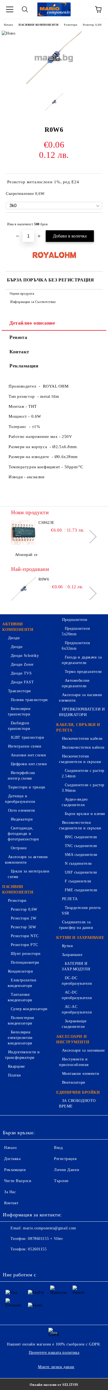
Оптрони (19, 848)
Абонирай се (26, 555)
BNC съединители (81, 837)
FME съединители (81, 890)
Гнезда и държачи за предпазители (82, 660)
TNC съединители (81, 846)
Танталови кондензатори (20, 997)
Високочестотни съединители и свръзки (80, 825)
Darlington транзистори (19, 726)
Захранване (72, 955)
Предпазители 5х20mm (76, 631)
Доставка (12, 1159)
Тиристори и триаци (26, 787)
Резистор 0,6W (92, 24)
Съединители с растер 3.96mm (83, 788)
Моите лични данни (56, 1367)
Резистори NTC (25, 936)
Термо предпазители (83, 672)
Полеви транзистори (29, 700)
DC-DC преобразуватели (77, 981)
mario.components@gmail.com (49, 1228)
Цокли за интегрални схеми (28, 874)
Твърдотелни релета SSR (81, 910)
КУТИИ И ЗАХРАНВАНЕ (80, 938)
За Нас (10, 1192)
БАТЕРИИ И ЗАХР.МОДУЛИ (76, 966)
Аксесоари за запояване (83, 1050)
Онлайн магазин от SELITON (54, 1385)
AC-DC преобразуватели (77, 995)
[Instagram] (34, 1260)
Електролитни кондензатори (22, 983)
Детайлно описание (32, 323)
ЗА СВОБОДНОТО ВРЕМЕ (77, 1103)
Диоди (14, 638)
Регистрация (65, 1159)
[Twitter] (22, 1260)
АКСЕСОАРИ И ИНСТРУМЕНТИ (72, 1039)
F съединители (78, 881)
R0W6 (43, 579)
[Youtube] (46, 1260)
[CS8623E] (23, 532)
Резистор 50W (23, 927)
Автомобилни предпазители (76, 683)
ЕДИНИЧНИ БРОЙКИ (78, 1092)
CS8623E (46, 523)
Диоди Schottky (25, 656)
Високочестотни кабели (83, 747)
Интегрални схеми (25, 746)
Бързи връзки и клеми (85, 814)
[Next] (90, 537)
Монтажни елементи (80, 1074)
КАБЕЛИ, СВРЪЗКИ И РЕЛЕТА (78, 727)
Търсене (61, 1181)
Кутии (67, 946)
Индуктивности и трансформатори (22, 1055)
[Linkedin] (58, 1260)
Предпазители (74, 620)
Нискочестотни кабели (82, 738)
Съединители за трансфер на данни (76, 925)
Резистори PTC (24, 945)
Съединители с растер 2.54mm (83, 773)
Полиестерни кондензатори (21, 1020)
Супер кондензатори (29, 1009)
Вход (58, 1148)
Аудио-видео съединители (75, 802)
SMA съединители (81, 855)
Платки (14, 1075)
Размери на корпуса (29, 447)
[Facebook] (10, 1260)
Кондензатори (20, 971)
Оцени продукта (22, 294)
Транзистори (19, 691)
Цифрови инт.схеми (29, 764)
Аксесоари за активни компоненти (26, 859)
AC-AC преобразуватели (77, 1009)
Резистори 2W (23, 918)
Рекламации (23, 366)
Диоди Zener (22, 664)
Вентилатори (73, 1082)
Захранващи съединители (74, 1024)
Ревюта (18, 337)
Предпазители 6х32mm (76, 645)
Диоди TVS (21, 673)
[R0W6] (54, 85)
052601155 (37, 1249)
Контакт (19, 351)
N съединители (78, 863)
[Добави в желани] (94, 221)
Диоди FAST (22, 682)
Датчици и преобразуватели (20, 799)
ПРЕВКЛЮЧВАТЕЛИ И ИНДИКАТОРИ (82, 712)
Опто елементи (21, 810)
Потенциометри (25, 962)
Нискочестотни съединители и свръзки (80, 759)
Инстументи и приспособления (74, 1062)
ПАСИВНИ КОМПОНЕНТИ (38, 24)
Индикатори (22, 819)
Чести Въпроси (17, 1181)
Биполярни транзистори (19, 711)
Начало (8, 24)
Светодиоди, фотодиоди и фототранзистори (23, 833)
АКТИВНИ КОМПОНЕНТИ (18, 627)
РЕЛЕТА (70, 899)
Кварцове (16, 1066)
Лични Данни (66, 1170)
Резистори (70, 24)
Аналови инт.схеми (28, 755)
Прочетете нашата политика (54, 1352)
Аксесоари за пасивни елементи (80, 697)
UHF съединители (81, 872)
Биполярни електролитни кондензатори (20, 1037)
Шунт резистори (25, 954)
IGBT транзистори (27, 737)
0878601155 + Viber (45, 1239)
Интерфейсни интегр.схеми (21, 775)
